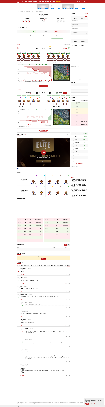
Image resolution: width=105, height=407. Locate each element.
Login (43, 258)
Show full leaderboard (79, 163)
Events (39, 1)
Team (68, 244)
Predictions (58, 1)
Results (35, 1)
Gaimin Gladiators (60, 18)
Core (65, 244)
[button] (87, 6)
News (26, 1)
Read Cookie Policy (93, 403)
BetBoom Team (27, 18)
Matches (30, 1)
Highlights (52, 1)
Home (18, 11)
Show (86, 13)
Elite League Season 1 (43, 14)
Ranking (47, 1)
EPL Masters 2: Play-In (75, 20)
